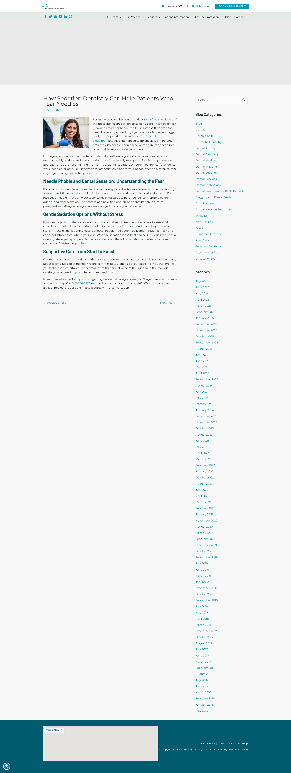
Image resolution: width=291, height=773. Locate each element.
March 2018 (203, 624)
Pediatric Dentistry (208, 234)
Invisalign (202, 215)
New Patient (204, 221)
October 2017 (204, 637)
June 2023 (202, 440)
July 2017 (202, 649)
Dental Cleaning (207, 154)
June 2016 (202, 686)
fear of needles (154, 119)
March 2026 (203, 305)
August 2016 (204, 674)
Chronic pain (204, 136)
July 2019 (202, 563)
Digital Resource (238, 749)
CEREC (200, 130)
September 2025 (207, 342)
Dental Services (206, 179)
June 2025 (202, 361)
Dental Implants (207, 166)
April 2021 (202, 496)
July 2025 (202, 355)
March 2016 (203, 692)
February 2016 (205, 698)
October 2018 (204, 594)
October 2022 (205, 477)
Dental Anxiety (206, 148)
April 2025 (202, 373)
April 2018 (202, 618)
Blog (199, 123)
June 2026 (202, 287)
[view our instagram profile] (70, 16)
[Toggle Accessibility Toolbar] (6, 766)
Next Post (168, 302)
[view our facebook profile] (45, 16)
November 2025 (206, 330)
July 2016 (202, 680)
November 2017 (206, 631)
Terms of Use (226, 743)
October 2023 (205, 428)
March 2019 (203, 575)
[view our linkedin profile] (65, 16)
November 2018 (206, 588)
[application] (119, 17)
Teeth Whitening (207, 252)
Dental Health (205, 160)
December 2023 (206, 416)
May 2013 (202, 710)
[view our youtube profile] (60, 16)
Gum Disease (205, 203)
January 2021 (204, 514)
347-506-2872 (81, 283)
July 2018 (202, 606)
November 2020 (206, 520)
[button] (232, 6)
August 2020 (204, 526)
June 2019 (202, 569)
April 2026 (202, 299)
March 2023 (203, 459)
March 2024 (204, 404)
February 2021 (205, 508)
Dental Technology (208, 185)
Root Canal (203, 240)
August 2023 (204, 434)
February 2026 (205, 312)
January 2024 (205, 410)
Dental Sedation (207, 172)
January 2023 (205, 471)
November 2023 (206, 422)
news (199, 228)
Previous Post (54, 302)
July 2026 (202, 281)
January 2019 (204, 582)
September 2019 (207, 557)
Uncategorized (206, 258)
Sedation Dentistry (208, 246)
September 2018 (207, 600)
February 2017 (205, 668)
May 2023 (202, 447)
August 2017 (204, 643)
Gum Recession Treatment (214, 209)
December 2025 (206, 324)
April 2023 (202, 453)
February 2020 (205, 539)
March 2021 (203, 502)
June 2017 (202, 655)
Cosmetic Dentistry (209, 142)
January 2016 (204, 704)
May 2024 (202, 398)
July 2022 (202, 489)
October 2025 (205, 336)
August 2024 (204, 385)
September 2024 (207, 379)
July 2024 (202, 391)
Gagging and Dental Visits (213, 197)
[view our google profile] (55, 16)
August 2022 (204, 483)
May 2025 (202, 367)
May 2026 (202, 293)
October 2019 (204, 551)
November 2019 (206, 545)
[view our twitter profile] (50, 16)
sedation (76, 193)
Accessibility (207, 743)
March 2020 (204, 533)
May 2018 (202, 612)
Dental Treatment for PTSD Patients (220, 191)
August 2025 (204, 348)
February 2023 (205, 465)
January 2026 (205, 318)
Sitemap (242, 743)
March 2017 (203, 661)
